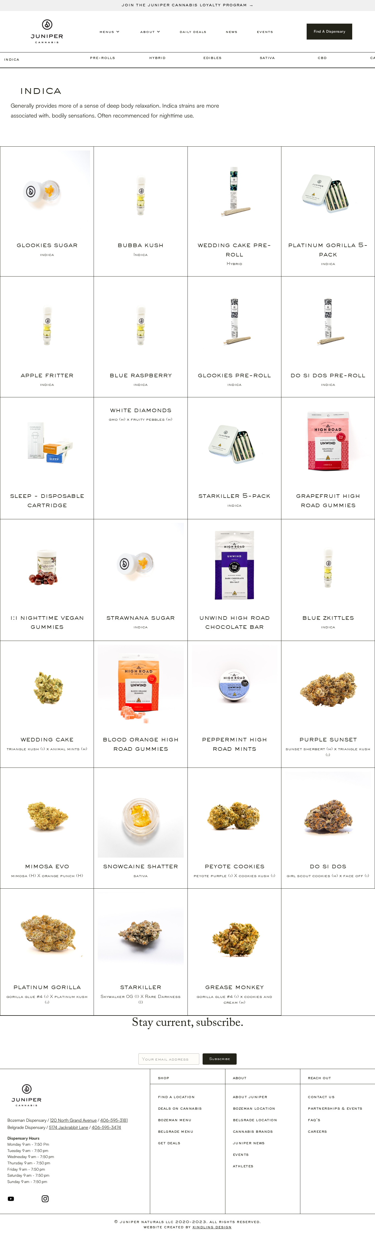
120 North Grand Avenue (73, 1120)
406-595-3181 (114, 1120)
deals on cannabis (180, 1109)
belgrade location (255, 1120)
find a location (176, 1097)
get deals (169, 1143)
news (231, 32)
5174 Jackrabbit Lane (68, 1127)
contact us (321, 1097)
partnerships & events (335, 1109)
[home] (47, 31)
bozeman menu (175, 1120)
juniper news (249, 1143)
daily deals (193, 32)
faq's (314, 1120)
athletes (243, 1166)
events (265, 32)
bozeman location (254, 1109)
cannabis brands (253, 1132)
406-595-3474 (106, 1127)
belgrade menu (176, 1132)
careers (317, 1132)
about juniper (250, 1097)
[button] (109, 32)
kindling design (212, 1227)
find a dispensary (329, 31)
